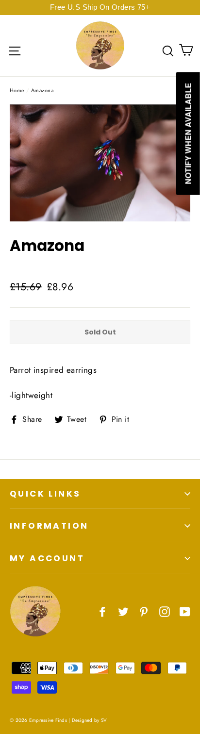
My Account (47, 558)
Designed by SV (89, 720)
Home (17, 90)
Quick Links (45, 494)
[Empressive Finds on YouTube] (185, 610)
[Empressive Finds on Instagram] (164, 610)
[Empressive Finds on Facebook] (102, 610)
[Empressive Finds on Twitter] (123, 610)
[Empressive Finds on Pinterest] (143, 610)
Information (49, 526)
